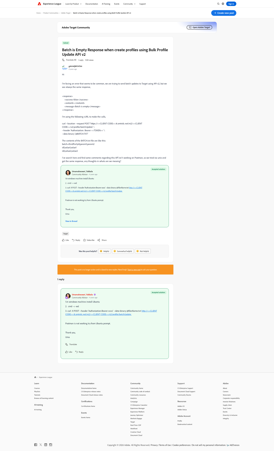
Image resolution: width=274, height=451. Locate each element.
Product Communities (51, 13)
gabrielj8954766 (75, 66)
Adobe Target (65, 13)
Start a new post (134, 269)
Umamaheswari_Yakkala (82, 171)
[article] (115, 323)
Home (38, 13)
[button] (223, 13)
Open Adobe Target (201, 27)
